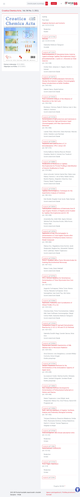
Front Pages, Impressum (50, 464)
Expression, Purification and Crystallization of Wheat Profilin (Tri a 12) (57, 304)
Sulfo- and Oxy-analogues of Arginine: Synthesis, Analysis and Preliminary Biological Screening (58, 411)
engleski (49, 37)
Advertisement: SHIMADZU (51, 448)
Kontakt (49, 495)
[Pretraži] (46, 3)
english (54, 3)
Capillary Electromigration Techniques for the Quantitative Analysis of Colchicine (57, 192)
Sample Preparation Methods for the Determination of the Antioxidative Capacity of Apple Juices (58, 368)
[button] (60, 4)
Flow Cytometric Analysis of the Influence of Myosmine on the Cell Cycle (57, 100)
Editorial (45, 39)
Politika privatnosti (68, 492)
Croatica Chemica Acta (12, 10)
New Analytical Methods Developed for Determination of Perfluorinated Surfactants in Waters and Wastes (57, 390)
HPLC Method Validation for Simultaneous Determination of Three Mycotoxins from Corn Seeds (57, 280)
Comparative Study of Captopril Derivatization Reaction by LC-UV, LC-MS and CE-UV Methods (58, 326)
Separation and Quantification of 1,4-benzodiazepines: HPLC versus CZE (54, 145)
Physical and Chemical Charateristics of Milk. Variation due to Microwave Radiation (56, 346)
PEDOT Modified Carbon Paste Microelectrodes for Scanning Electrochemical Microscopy (59, 261)
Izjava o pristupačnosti (53, 492)
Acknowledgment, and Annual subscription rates (58, 433)
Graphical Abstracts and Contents (53, 23)
